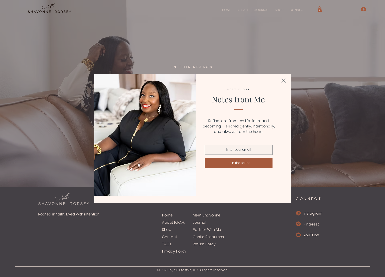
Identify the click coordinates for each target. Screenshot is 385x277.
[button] (283, 81)
